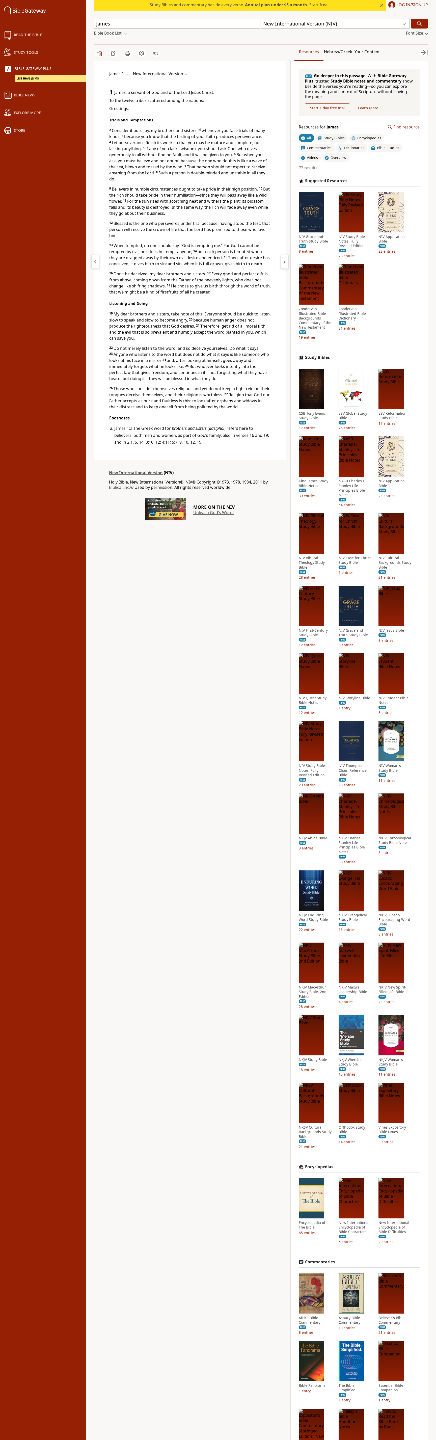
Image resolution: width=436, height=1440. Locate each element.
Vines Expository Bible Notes (392, 1129)
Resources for (320, 127)
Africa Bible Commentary (309, 1320)
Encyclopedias (319, 1166)
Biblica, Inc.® (121, 487)
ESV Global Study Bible (353, 415)
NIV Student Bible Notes (393, 700)
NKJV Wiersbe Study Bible (350, 1061)
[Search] (419, 24)
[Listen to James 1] (156, 53)
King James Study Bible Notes (313, 483)
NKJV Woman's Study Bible (390, 1061)
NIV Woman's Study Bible (389, 767)
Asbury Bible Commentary (349, 1320)
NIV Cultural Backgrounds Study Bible (394, 562)
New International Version (136, 472)
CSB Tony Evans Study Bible (312, 415)
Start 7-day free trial (327, 107)
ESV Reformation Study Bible (392, 415)
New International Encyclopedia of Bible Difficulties (393, 1227)
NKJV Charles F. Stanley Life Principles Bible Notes (352, 845)
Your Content (367, 52)
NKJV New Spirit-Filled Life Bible (392, 989)
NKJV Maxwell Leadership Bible (353, 989)
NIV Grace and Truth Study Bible (313, 239)
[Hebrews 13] (95, 262)
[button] (407, 5)
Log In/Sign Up (412, 5)
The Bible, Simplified (347, 1387)
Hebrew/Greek (338, 52)
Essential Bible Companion (390, 1387)
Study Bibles (317, 357)
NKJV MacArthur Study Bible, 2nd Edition (312, 992)
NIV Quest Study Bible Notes (312, 700)
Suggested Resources (326, 180)
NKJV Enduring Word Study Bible (313, 917)
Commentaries (320, 1262)
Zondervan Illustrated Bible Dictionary (352, 313)
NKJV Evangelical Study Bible (353, 917)
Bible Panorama (312, 1385)
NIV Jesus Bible (391, 630)
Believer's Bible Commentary (391, 1320)
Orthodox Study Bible (352, 1129)
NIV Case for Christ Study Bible (355, 560)
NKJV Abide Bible (313, 838)
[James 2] (285, 262)
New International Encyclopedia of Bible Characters (354, 1227)
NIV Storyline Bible (354, 698)
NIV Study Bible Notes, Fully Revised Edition (352, 241)
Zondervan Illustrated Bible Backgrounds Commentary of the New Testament (315, 318)
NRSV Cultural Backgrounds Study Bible (315, 1132)
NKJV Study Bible (313, 1059)
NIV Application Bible (391, 239)
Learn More (368, 107)
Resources (309, 52)
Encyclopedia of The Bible (312, 1225)
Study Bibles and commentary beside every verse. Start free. (239, 5)
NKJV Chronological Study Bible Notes (394, 840)
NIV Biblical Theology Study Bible (312, 562)
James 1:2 (123, 428)
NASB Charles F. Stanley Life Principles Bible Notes (352, 488)
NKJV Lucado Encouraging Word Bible (394, 919)
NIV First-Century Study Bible (313, 632)
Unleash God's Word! (213, 512)
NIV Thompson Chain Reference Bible (353, 770)
